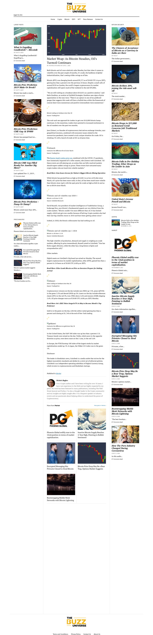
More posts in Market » (100, 405)
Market (58, 373)
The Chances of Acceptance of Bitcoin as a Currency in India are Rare (125, 50)
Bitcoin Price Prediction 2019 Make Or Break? (25, 86)
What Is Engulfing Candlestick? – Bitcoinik (25, 48)
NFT (79, 19)
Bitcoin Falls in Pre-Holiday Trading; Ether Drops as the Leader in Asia (125, 164)
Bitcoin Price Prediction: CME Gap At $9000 (26, 130)
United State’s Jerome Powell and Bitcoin (122, 200)
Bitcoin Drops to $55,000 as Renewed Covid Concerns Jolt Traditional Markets (124, 127)
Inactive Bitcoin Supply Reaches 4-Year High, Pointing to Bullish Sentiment (30, 238)
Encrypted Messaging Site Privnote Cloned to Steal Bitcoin (31, 251)
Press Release (88, 19)
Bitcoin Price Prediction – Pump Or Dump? (26, 202)
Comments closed (20, 60)
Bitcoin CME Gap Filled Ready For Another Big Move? (25, 165)
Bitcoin (67, 19)
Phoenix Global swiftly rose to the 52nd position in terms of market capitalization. (32, 226)
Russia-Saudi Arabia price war (61, 158)
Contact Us (99, 19)
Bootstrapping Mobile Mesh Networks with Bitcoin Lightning (32, 276)
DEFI (73, 19)
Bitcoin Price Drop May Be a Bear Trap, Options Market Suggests (32, 262)
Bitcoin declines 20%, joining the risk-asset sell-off (124, 88)
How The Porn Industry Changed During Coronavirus (123, 448)
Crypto (59, 19)
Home (53, 19)
